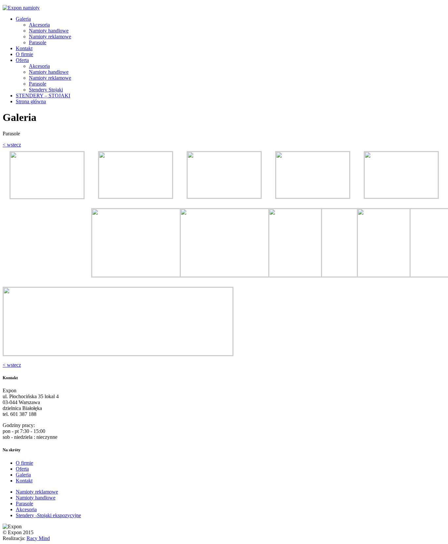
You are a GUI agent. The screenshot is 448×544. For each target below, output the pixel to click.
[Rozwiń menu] (46, 7)
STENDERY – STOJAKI (43, 95)
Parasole (37, 42)
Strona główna (31, 101)
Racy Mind (38, 538)
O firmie (24, 54)
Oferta (22, 60)
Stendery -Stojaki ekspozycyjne (48, 515)
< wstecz (12, 144)
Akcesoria (39, 25)
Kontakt (24, 48)
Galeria (23, 19)
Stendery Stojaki (46, 89)
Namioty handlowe (49, 30)
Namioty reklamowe (50, 36)
